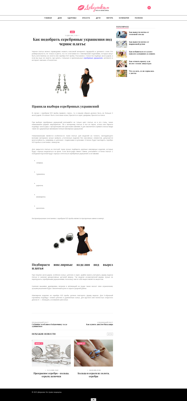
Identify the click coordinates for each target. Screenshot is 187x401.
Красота (86, 18)
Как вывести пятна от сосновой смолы (139, 33)
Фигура (109, 18)
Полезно (139, 18)
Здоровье (72, 18)
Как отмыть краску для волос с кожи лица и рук (140, 62)
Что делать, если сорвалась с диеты (141, 72)
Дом (60, 18)
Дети (98, 18)
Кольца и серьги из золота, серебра (93, 375)
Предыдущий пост (49, 324)
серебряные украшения (92, 58)
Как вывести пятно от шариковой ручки (139, 43)
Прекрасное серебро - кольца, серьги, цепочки (51, 375)
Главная (48, 18)
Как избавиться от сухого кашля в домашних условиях (142, 52)
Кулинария (124, 18)
